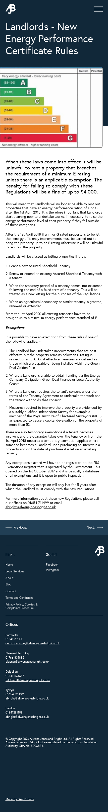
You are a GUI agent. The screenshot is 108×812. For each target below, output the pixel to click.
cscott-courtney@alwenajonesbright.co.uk (33, 643)
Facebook (52, 564)
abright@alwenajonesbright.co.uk (31, 507)
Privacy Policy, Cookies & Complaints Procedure (21, 606)
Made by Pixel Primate (20, 799)
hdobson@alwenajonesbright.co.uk (28, 680)
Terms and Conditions (19, 597)
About (10, 578)
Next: (91, 528)
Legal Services (15, 571)
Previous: (20, 528)
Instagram (52, 570)
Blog (8, 584)
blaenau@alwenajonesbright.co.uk (27, 661)
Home (9, 564)
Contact (11, 591)
